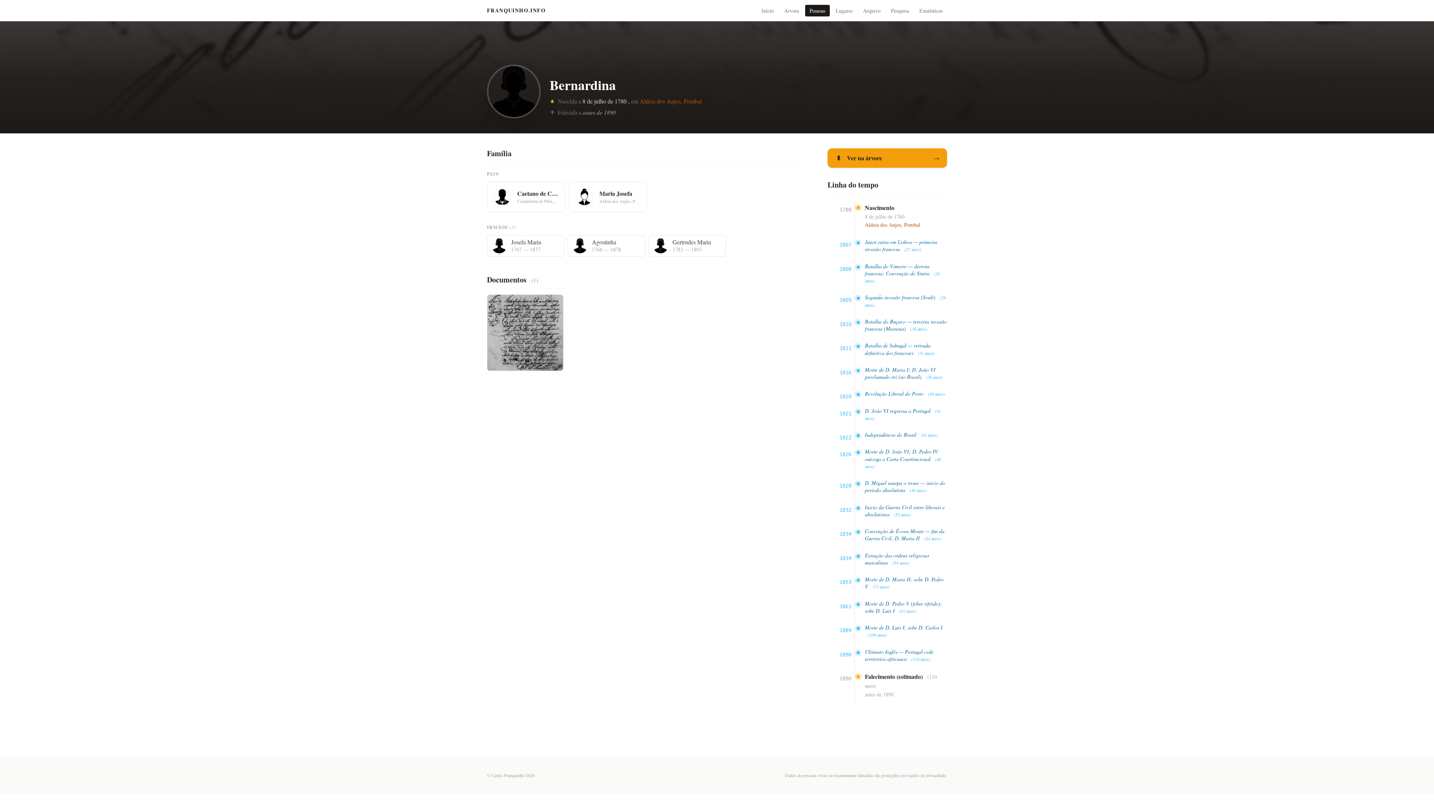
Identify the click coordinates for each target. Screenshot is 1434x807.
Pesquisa (900, 10)
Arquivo (872, 10)
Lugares (844, 10)
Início (767, 10)
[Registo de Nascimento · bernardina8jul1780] (525, 332)
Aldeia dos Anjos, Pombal (671, 101)
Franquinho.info (516, 10)
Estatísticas (931, 10)
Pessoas (817, 10)
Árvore (791, 10)
